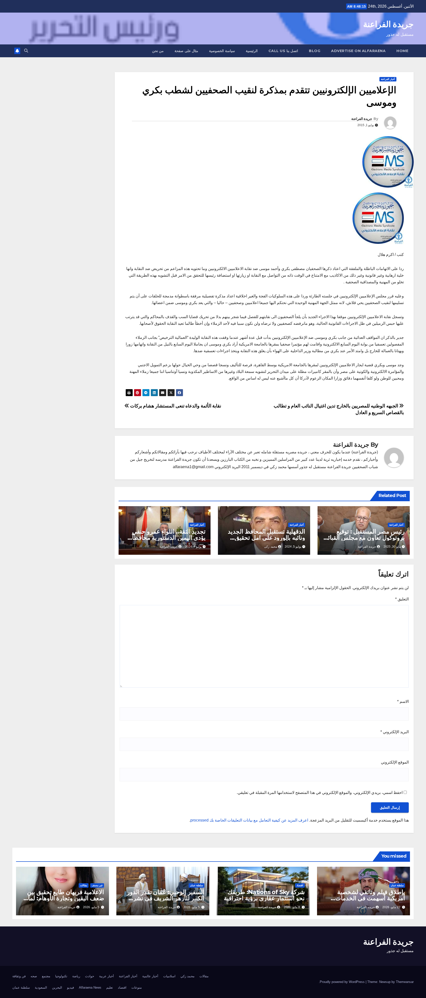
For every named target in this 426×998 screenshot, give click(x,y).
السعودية (41, 987)
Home (402, 51)
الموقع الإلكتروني (395, 762)
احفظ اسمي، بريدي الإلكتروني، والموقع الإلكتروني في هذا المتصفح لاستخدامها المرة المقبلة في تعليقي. (320, 792)
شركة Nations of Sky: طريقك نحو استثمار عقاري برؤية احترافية (264, 895)
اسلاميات (169, 976)
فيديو (70, 987)
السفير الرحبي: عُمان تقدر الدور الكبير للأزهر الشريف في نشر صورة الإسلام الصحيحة (165, 898)
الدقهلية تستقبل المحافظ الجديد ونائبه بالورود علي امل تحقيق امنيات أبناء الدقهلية (266, 537)
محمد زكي (187, 976)
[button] (26, 51)
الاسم (403, 701)
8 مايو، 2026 (292, 907)
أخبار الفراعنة (388, 79)
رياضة (76, 976)
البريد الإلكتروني (394, 732)
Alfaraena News (90, 987)
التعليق (402, 599)
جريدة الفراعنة (388, 24)
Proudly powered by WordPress (343, 982)
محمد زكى (270, 546)
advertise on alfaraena (358, 51)
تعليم (109, 987)
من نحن (158, 51)
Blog (314, 51)
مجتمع (46, 976)
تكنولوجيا (61, 976)
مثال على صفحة (186, 51)
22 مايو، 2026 (391, 907)
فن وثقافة (19, 976)
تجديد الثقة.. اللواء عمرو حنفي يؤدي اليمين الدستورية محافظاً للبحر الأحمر (169, 537)
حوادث (89, 976)
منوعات (136, 987)
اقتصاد (300, 885)
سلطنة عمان (397, 885)
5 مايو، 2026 (191, 907)
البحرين (57, 987)
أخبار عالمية (150, 976)
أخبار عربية (106, 976)
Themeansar (405, 982)
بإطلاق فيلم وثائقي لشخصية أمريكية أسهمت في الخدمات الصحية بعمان (370, 898)
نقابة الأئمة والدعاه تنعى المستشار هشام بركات (175, 405)
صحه (34, 976)
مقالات (83, 885)
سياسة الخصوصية (222, 51)
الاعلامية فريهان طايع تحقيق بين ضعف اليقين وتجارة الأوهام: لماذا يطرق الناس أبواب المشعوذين (64, 898)
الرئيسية (252, 51)
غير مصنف (97, 885)
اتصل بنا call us (283, 51)
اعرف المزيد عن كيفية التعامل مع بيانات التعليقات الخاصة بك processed (249, 820)
